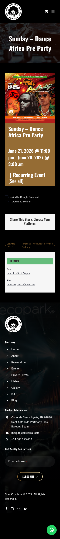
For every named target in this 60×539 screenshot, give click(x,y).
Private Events (19, 375)
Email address (17, 461)
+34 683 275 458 (21, 439)
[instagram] (12, 508)
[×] (52, 530)
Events (15, 368)
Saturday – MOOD (12, 245)
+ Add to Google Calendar (24, 197)
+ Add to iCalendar (20, 201)
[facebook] (6, 508)
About (14, 356)
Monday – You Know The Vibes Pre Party (37, 245)
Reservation (18, 362)
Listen (15, 381)
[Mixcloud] (18, 508)
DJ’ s (14, 394)
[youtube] (25, 508)
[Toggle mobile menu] (53, 11)
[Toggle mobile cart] (46, 11)
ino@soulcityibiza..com (25, 432)
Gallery (15, 387)
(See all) (15, 180)
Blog (14, 400)
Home (14, 349)
